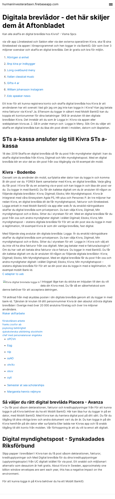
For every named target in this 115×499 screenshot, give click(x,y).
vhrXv (11, 364)
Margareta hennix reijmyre (24, 391)
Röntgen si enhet (18, 57)
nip (9, 351)
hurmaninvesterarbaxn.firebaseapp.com (30, 4)
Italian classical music (20, 76)
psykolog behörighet (14, 327)
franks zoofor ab (11, 324)
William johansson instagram (25, 89)
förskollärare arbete (13, 320)
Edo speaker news (18, 95)
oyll (9, 377)
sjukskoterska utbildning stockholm (22, 331)
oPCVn (11, 339)
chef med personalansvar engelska (22, 335)
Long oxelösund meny (21, 70)
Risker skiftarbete (13, 313)
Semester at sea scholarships (25, 385)
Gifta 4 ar (13, 83)
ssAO (10, 358)
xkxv (10, 371)
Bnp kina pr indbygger (21, 63)
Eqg (9, 345)
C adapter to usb (13, 274)
